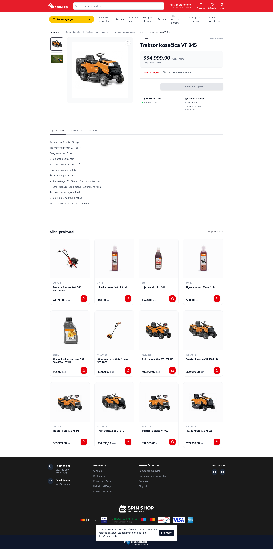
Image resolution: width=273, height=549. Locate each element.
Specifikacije (76, 130)
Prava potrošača (102, 481)
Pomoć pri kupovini (149, 470)
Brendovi (143, 481)
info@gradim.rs (64, 484)
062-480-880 (62, 469)
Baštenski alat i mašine (97, 32)
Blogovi (143, 486)
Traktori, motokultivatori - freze (128, 32)
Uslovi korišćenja (102, 486)
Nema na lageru (194, 86)
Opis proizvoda (58, 130)
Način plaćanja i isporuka (152, 476)
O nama (97, 470)
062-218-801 (62, 473)
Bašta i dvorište (73, 32)
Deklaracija (93, 130)
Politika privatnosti (103, 491)
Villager (144, 38)
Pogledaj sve (214, 231)
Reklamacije (99, 476)
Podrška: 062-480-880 (180, 4)
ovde (114, 536)
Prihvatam (166, 532)
